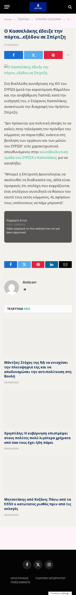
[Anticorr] (38, 7)
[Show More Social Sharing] (68, 55)
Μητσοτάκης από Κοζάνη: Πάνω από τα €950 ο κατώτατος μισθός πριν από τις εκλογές (37, 504)
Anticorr (30, 282)
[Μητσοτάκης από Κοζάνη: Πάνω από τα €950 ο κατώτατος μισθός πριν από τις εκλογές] (38, 475)
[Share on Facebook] (13, 55)
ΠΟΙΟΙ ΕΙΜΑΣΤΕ (20, 582)
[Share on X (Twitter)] (33, 55)
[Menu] (7, 7)
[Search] (69, 7)
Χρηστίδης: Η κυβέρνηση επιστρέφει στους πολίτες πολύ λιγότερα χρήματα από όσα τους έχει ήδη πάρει (37, 438)
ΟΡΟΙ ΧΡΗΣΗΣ (19, 578)
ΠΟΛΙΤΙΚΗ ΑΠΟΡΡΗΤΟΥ (50, 578)
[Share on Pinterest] (53, 55)
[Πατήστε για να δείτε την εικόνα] (38, 73)
